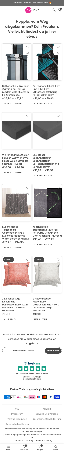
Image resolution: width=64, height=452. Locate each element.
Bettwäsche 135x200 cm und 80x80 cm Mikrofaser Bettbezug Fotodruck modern (46, 91)
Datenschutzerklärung (17, 424)
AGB (17, 409)
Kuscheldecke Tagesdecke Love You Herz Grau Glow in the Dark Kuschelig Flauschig (47, 231)
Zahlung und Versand (47, 414)
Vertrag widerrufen (17, 419)
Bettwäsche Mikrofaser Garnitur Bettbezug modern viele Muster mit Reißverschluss (16, 91)
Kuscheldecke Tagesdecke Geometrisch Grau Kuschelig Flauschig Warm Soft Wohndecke (15, 232)
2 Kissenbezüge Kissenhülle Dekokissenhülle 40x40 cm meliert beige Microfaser (46, 304)
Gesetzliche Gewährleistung (46, 419)
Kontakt (47, 409)
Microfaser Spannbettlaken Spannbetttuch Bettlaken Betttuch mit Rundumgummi (46, 160)
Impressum (17, 414)
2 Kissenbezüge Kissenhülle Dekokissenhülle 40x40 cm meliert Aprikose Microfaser (15, 304)
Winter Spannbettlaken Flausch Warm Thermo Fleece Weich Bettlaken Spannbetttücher (15, 159)
